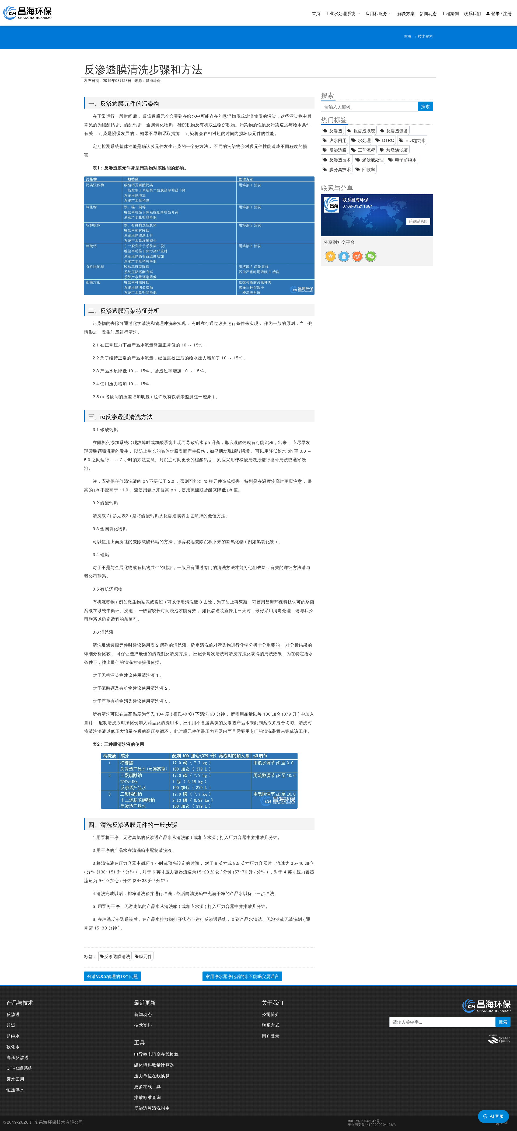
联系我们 (472, 13)
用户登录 (271, 1036)
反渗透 (335, 130)
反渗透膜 (338, 150)
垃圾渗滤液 (397, 150)
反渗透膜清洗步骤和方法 (143, 68)
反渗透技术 (340, 160)
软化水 (13, 1046)
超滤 (10, 1025)
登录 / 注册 (501, 13)
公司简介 (271, 1014)
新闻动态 (428, 13)
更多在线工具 (147, 1086)
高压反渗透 (17, 1057)
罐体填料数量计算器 (154, 1065)
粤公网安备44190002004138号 (372, 1124)
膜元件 (145, 956)
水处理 (364, 140)
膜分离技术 (340, 169)
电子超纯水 (406, 160)
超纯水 (13, 1036)
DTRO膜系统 (19, 1068)
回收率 (368, 169)
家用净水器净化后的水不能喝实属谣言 (242, 976)
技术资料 (425, 36)
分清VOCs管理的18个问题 (112, 976)
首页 (316, 13)
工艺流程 (366, 150)
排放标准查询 (147, 1097)
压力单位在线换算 (152, 1076)
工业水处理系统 (341, 13)
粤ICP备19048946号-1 (365, 1120)
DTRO (388, 140)
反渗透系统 (364, 130)
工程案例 (450, 13)
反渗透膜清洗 (117, 956)
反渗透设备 (397, 130)
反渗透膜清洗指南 (152, 1108)
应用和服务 (377, 13)
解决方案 (406, 13)
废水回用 (338, 140)
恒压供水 (15, 1090)
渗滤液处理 (373, 160)
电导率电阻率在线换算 (156, 1054)
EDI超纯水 (416, 140)
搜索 (425, 106)
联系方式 (271, 1025)
